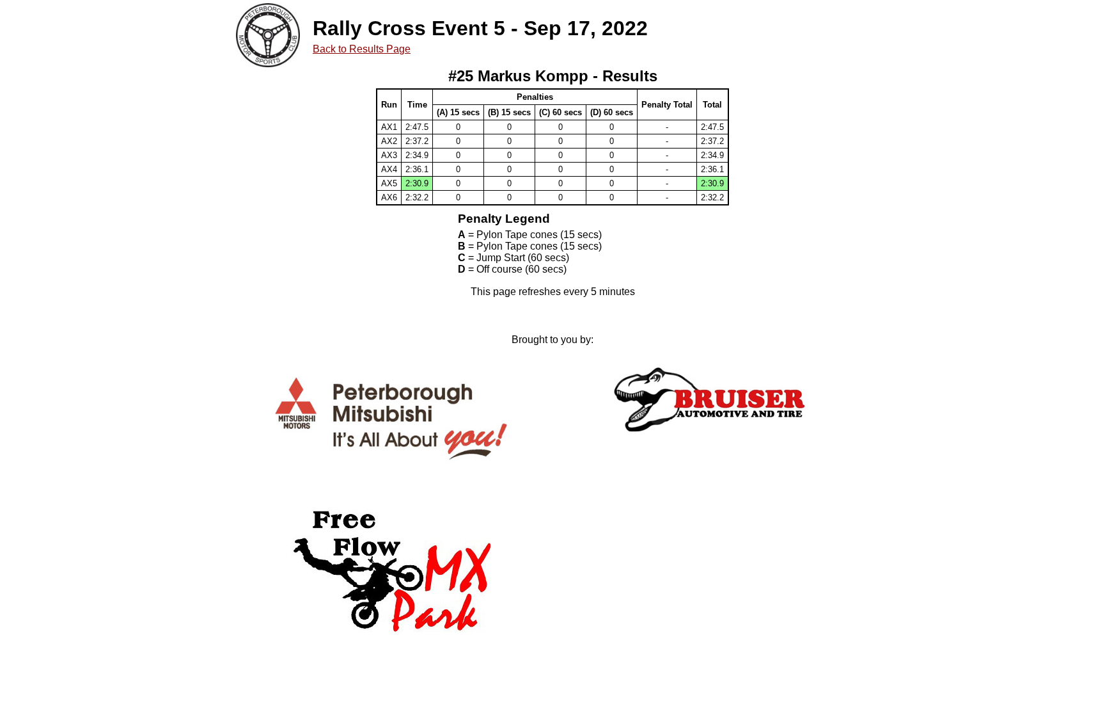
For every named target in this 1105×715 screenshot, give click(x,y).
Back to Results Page (362, 49)
